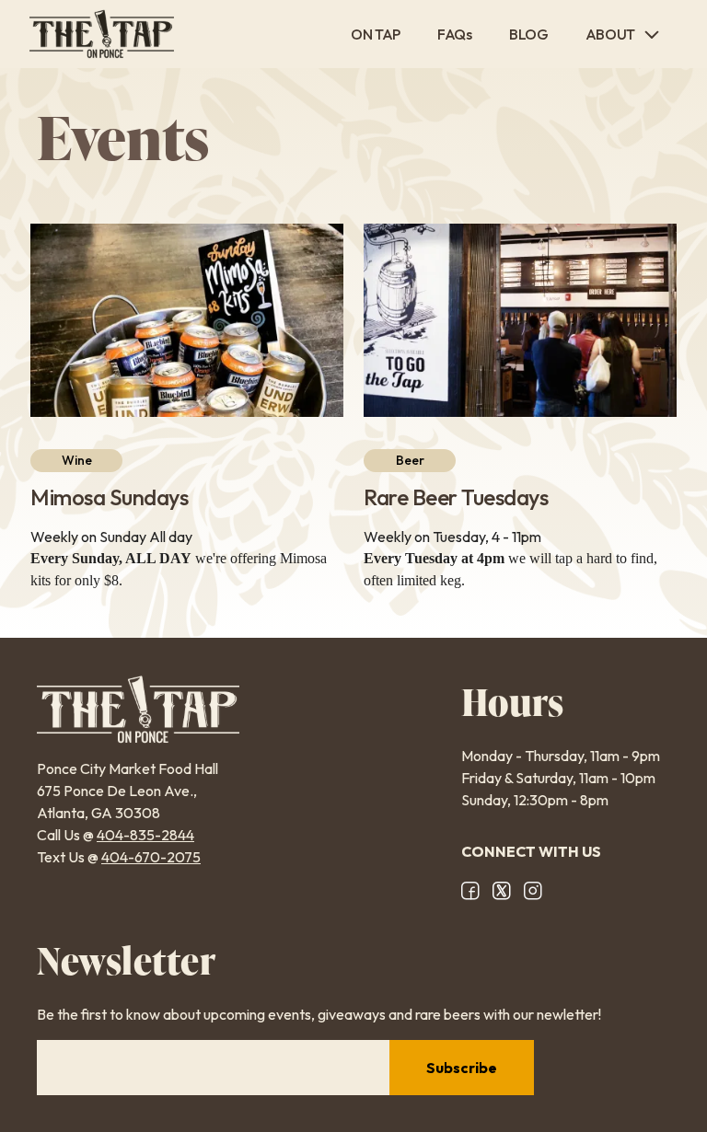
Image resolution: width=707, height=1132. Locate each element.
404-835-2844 (145, 835)
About (610, 34)
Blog (529, 34)
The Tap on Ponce (101, 34)
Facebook (470, 891)
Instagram (533, 891)
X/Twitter (502, 891)
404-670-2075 (151, 857)
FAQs (454, 34)
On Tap (375, 34)
